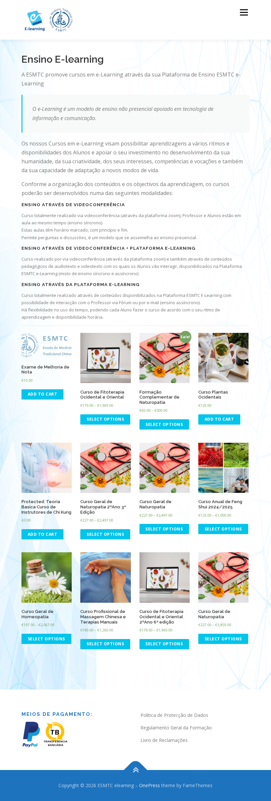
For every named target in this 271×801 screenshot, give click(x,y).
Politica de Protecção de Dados (174, 715)
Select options (105, 419)
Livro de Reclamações (164, 740)
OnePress (149, 785)
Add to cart (43, 394)
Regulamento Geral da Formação (176, 727)
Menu (244, 12)
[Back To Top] (135, 770)
